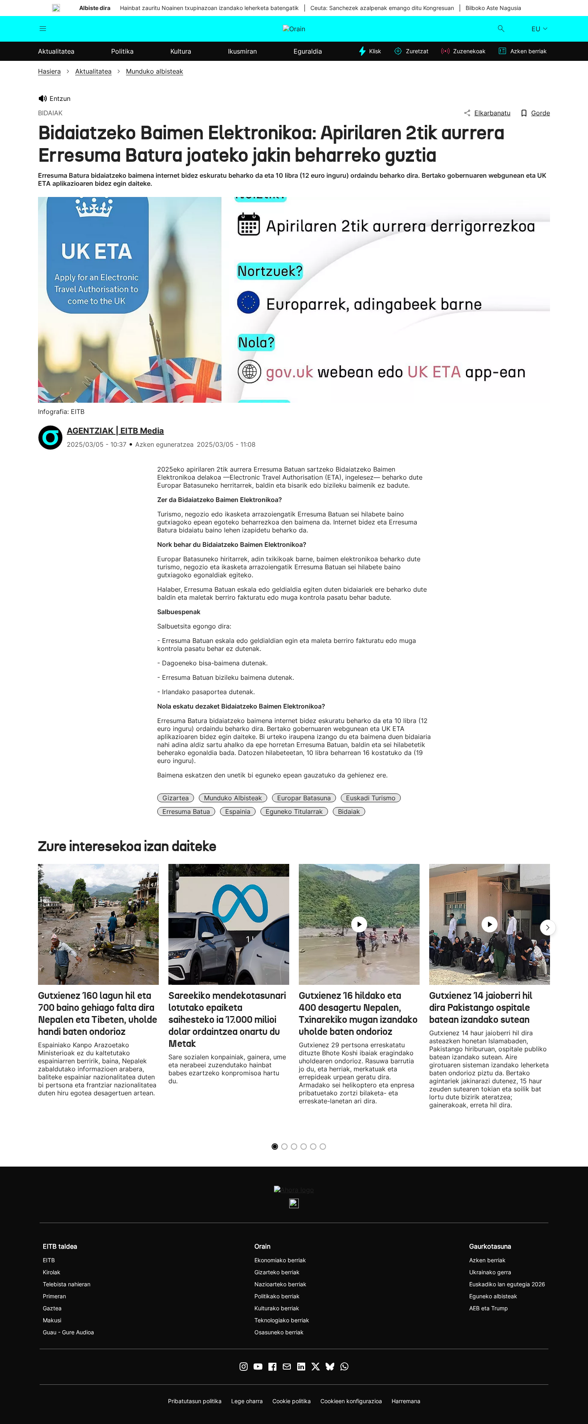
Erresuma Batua (186, 811)
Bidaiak (349, 811)
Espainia (237, 811)
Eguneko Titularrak (294, 811)
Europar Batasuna (304, 798)
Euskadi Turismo (371, 798)
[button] (548, 928)
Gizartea (175, 798)
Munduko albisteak (233, 798)
